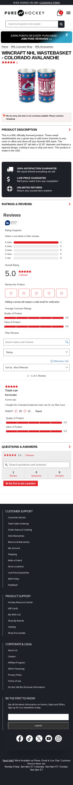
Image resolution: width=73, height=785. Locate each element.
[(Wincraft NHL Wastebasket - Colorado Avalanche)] (36, 85)
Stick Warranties (16, 535)
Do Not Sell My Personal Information (26, 687)
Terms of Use (14, 680)
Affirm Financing (16, 668)
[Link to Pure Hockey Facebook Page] (20, 742)
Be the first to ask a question (21, 483)
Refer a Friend (15, 560)
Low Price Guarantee (18, 572)
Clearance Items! (50, 2)
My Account (14, 548)
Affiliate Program (16, 662)
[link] (10, 455)
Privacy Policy (15, 674)
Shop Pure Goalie (16, 632)
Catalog (12, 626)
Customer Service (17, 517)
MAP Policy (13, 578)
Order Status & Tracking (20, 529)
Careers (12, 656)
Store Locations (16, 566)
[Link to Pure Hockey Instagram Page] (58, 742)
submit (38, 725)
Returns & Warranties (19, 541)
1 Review (30, 455)
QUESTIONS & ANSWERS (20, 446)
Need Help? (8, 760)
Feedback (13, 584)
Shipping (12, 554)
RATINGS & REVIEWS (17, 204)
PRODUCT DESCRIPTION (19, 129)
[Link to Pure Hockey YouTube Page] (49, 742)
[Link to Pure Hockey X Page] (39, 742)
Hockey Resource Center (20, 602)
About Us (12, 650)
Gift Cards (13, 608)
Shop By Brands (16, 620)
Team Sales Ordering (18, 523)
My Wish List (14, 614)
